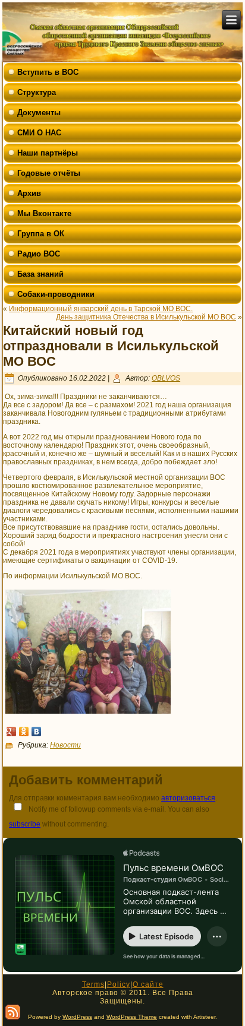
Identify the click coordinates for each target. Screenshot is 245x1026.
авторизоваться (188, 798)
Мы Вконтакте (44, 213)
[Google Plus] (11, 731)
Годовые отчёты (48, 173)
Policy (118, 984)
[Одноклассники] (24, 731)
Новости (65, 745)
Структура (36, 92)
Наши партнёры (47, 152)
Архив (29, 193)
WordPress (77, 1017)
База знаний (40, 274)
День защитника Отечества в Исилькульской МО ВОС (146, 317)
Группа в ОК (40, 233)
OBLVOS (166, 378)
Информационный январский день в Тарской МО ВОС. (101, 309)
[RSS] (12, 1012)
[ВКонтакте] (36, 731)
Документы (39, 112)
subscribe (24, 824)
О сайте (148, 984)
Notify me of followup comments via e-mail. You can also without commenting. (109, 816)
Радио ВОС (38, 253)
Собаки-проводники (56, 294)
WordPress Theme (131, 1017)
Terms (93, 984)
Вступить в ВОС (47, 72)
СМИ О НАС (39, 132)
